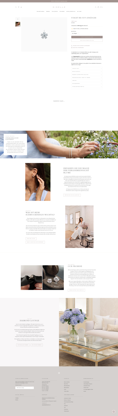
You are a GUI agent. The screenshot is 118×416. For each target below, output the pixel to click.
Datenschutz (66, 409)
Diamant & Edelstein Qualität (80, 74)
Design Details (76, 71)
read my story (31, 238)
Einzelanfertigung (70, 11)
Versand (74, 80)
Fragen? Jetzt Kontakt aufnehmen (81, 45)
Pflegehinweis (76, 83)
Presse (65, 389)
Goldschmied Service (87, 385)
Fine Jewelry (55, 11)
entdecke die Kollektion (72, 195)
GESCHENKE (62, 11)
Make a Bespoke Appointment (35, 242)
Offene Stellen (66, 391)
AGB (64, 407)
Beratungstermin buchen (87, 40)
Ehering (48, 11)
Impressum (66, 405)
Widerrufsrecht (66, 411)
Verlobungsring (40, 11)
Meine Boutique (66, 387)
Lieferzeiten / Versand (67, 398)
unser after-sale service (76, 290)
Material (73, 31)
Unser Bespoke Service (78, 86)
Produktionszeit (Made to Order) (81, 77)
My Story (79, 11)
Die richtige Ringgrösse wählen (88, 389)
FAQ (65, 403)
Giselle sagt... (76, 68)
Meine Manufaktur (67, 385)
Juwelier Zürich (86, 387)
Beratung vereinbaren (78, 47)
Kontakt (85, 391)
